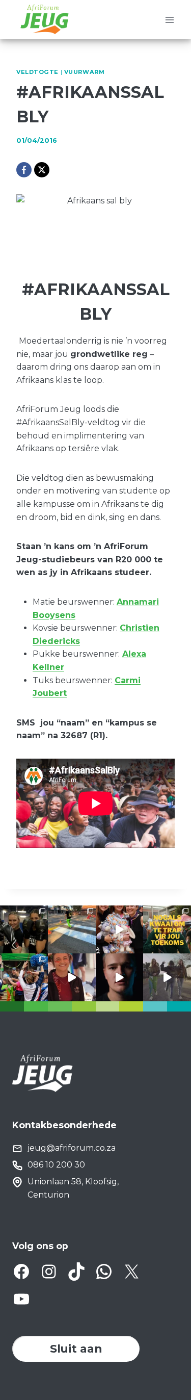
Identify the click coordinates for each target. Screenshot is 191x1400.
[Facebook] (24, 169)
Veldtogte (37, 71)
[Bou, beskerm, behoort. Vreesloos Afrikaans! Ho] (167, 977)
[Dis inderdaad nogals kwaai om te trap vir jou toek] (167, 929)
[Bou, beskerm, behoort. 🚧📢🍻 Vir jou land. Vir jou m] (120, 977)
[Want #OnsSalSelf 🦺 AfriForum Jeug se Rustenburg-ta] (72, 929)
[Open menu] (169, 20)
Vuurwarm (84, 71)
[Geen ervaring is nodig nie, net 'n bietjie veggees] (24, 929)
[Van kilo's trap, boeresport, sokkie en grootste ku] (24, 977)
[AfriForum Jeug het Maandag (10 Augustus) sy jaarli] (72, 977)
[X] (41, 169)
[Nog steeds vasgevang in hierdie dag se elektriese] (120, 929)
